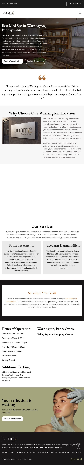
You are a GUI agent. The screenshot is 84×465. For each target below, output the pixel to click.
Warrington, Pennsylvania (56, 328)
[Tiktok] (81, 459)
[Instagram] (72, 459)
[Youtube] (78, 459)
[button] (80, 12)
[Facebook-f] (75, 459)
